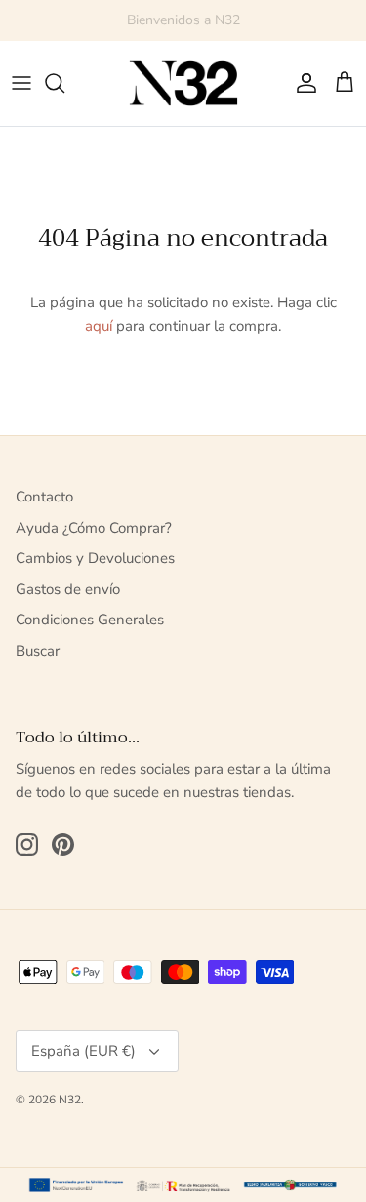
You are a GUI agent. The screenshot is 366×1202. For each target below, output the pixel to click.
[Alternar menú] (21, 82)
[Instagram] (27, 844)
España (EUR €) (83, 1051)
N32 (70, 1099)
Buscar (38, 651)
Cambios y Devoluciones (95, 558)
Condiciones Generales (90, 619)
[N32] (183, 83)
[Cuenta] (301, 82)
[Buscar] (64, 82)
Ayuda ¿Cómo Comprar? (94, 528)
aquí (98, 326)
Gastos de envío (68, 589)
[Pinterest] (63, 844)
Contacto (44, 496)
